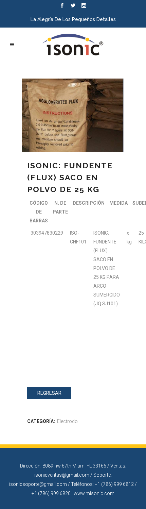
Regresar (49, 393)
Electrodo (67, 421)
